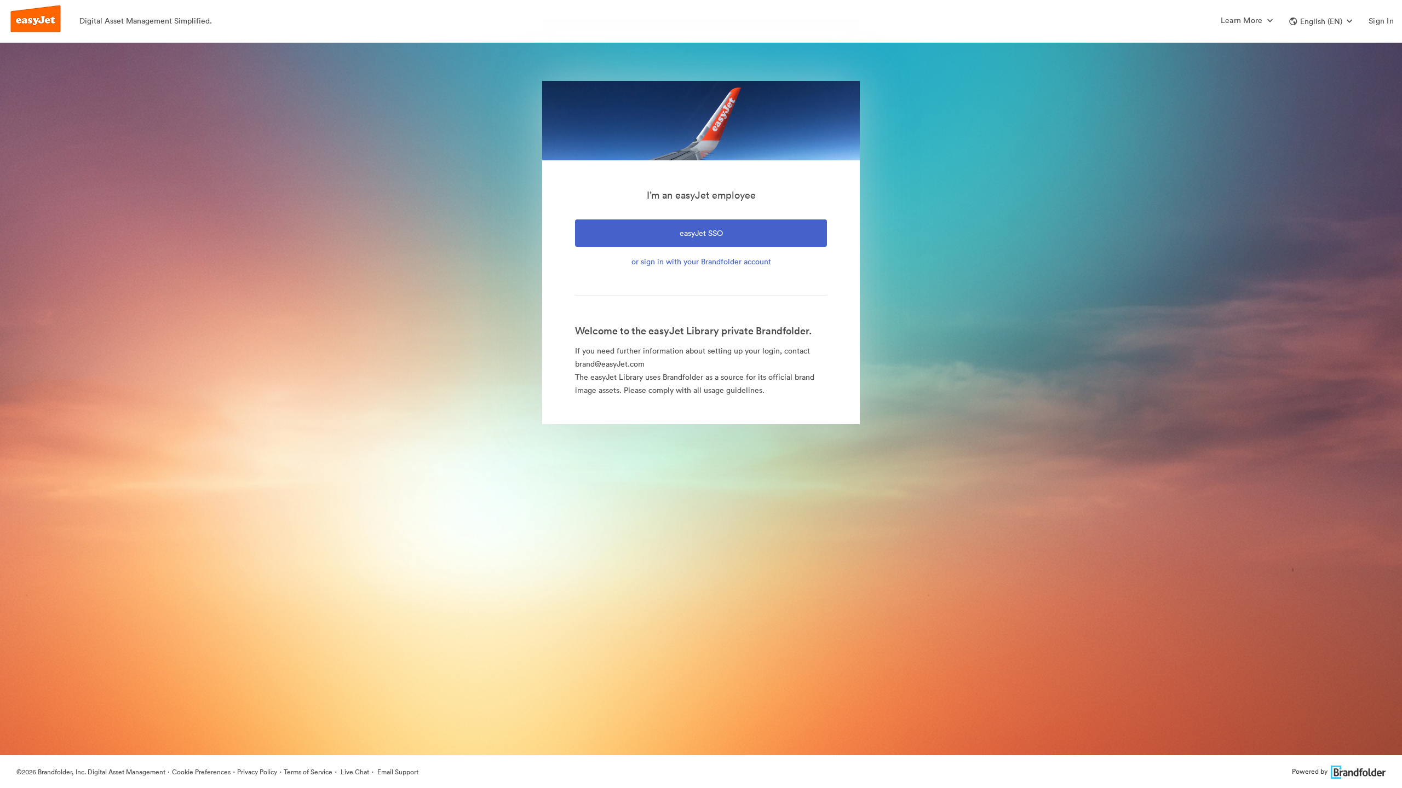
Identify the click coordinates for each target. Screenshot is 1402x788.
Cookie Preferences (201, 772)
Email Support (397, 772)
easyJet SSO (701, 233)
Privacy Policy (257, 772)
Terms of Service (308, 772)
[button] (1320, 21)
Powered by (1310, 771)
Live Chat (354, 772)
